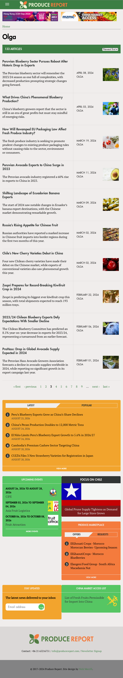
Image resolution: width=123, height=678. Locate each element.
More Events (32, 531)
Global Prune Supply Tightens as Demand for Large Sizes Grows (91, 511)
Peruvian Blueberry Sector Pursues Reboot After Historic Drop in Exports (35, 63)
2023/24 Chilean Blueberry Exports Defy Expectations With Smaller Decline (31, 319)
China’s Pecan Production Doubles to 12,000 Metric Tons (47, 425)
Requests (103, 534)
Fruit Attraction (16, 524)
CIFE (9, 496)
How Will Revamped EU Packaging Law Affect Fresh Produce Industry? (34, 131)
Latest (30, 405)
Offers (77, 534)
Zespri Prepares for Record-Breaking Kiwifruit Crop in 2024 (33, 287)
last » (106, 386)
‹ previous (30, 386)
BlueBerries (77, 558)
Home (6, 26)
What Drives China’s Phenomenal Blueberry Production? (32, 99)
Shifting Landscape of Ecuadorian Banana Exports (31, 195)
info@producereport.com (65, 651)
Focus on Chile (91, 479)
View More (91, 577)
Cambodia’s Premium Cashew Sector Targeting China (45, 445)
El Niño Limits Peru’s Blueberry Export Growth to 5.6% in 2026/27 (53, 435)
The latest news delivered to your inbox (31, 598)
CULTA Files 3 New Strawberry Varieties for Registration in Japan (52, 456)
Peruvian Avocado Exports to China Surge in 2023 (33, 167)
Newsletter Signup (91, 651)
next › (95, 386)
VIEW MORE (61, 469)
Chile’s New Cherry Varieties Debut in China (32, 253)
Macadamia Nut (80, 568)
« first (17, 386)
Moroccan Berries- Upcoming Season (93, 547)
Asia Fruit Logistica (18, 510)
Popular (87, 405)
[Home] (43, 4)
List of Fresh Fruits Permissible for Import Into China (84, 599)
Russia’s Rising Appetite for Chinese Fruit (30, 225)
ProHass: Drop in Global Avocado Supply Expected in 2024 (30, 351)
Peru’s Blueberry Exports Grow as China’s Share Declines (47, 414)
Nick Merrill (85, 669)
